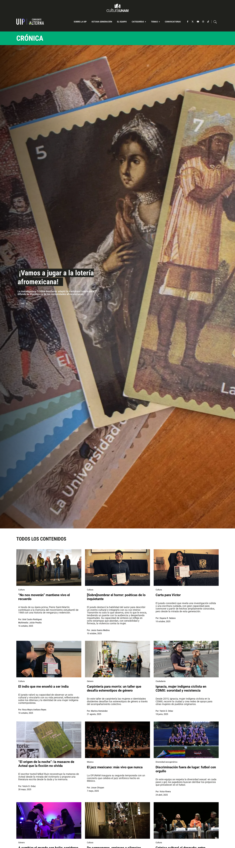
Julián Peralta (35, 622)
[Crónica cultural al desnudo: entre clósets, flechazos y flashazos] (186, 820)
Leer (22, 303)
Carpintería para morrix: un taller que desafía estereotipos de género (114, 688)
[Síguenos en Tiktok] (208, 21)
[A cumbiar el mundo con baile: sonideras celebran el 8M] (48, 820)
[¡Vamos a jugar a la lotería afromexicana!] (117, 286)
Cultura (21, 590)
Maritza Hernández (99, 711)
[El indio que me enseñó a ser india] (48, 659)
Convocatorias (173, 21)
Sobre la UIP (80, 21)
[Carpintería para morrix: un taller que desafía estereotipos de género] (117, 659)
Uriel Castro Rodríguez (32, 619)
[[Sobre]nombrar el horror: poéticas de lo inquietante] (117, 567)
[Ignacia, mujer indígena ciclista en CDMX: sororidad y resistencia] (186, 659)
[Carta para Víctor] (186, 567)
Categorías (138, 21)
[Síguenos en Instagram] (203, 21)
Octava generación (102, 21)
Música (90, 762)
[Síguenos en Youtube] (198, 21)
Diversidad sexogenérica (166, 762)
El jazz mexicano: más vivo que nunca (115, 767)
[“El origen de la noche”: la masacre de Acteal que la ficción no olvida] (48, 739)
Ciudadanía (161, 681)
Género (90, 681)
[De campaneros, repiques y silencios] (117, 820)
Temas (154, 21)
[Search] (215, 22)
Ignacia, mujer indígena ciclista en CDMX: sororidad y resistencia (181, 688)
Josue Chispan (97, 787)
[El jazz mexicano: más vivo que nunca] (117, 739)
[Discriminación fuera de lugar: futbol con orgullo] (186, 739)
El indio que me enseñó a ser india (43, 686)
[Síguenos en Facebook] (187, 21)
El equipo (122, 21)
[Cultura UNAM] (117, 8)
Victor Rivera (165, 791)
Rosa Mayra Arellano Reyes (34, 709)
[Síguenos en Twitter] (193, 21)
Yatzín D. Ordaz (166, 711)
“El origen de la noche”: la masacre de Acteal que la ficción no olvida (46, 764)
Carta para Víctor (168, 595)
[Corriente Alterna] (30, 22)
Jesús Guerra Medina (100, 630)
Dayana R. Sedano (168, 618)
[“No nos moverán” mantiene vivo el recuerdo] (48, 567)
